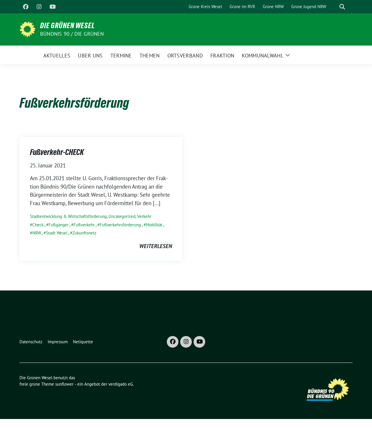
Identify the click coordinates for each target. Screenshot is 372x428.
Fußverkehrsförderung (120, 224)
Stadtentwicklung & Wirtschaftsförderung (68, 216)
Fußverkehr (84, 224)
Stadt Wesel (56, 233)
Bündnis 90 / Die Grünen (72, 33)
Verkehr (144, 216)
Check (38, 224)
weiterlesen (155, 246)
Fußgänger (59, 224)
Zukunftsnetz (84, 233)
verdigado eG (120, 384)
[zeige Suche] (342, 6)
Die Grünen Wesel (67, 25)
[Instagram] (39, 6)
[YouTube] (52, 6)
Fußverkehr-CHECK (57, 152)
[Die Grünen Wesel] (27, 28)
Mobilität (154, 224)
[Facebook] (25, 6)
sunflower (64, 384)
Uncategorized (121, 216)
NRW (36, 233)
